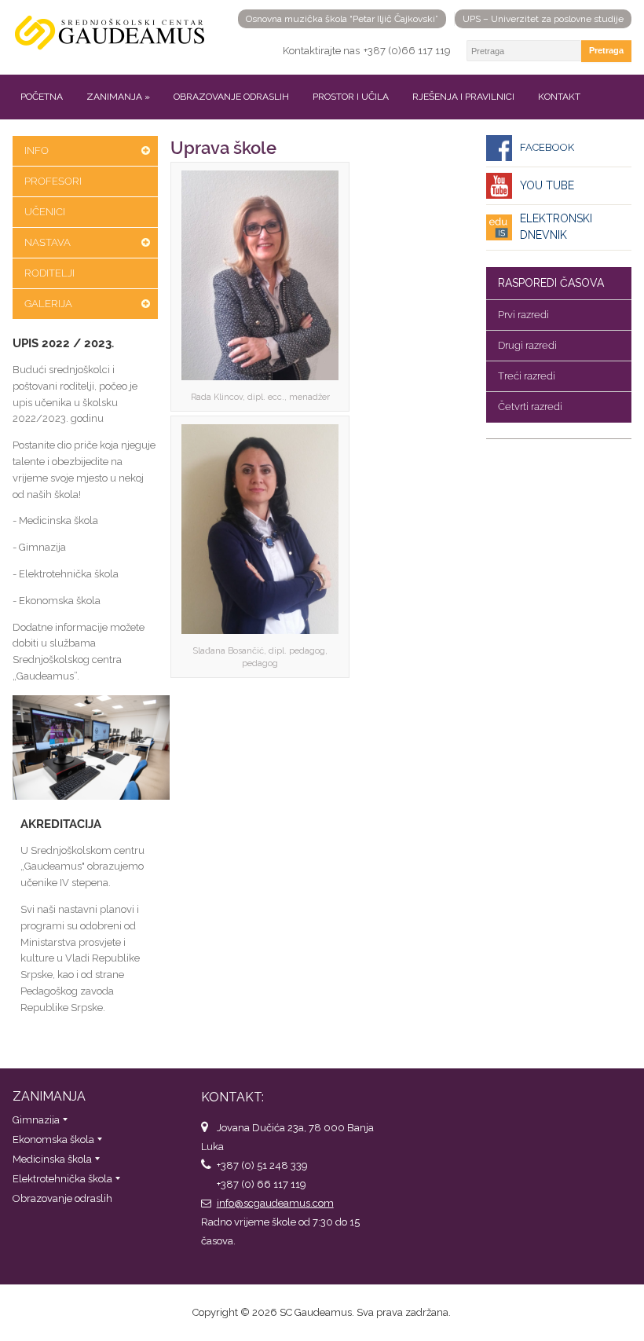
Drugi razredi (527, 345)
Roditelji (49, 273)
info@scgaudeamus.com (275, 1203)
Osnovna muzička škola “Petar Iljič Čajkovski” (342, 18)
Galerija (48, 304)
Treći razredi (526, 376)
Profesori (53, 181)
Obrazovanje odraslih (231, 96)
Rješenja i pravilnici (463, 96)
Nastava (47, 242)
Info (36, 150)
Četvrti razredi (530, 406)
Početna (41, 96)
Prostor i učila (351, 96)
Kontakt (559, 96)
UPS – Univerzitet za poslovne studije (543, 18)
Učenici (44, 212)
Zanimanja (118, 96)
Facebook (547, 147)
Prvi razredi (523, 315)
